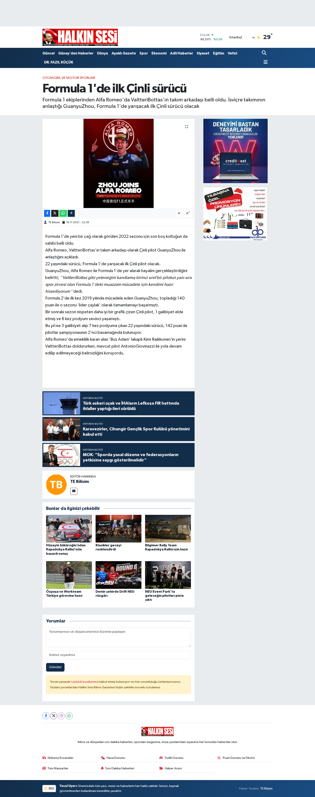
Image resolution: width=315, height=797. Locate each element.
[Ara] (264, 53)
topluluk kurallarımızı (85, 681)
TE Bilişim (266, 788)
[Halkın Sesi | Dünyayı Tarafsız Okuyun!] (80, 37)
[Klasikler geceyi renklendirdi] (118, 528)
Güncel (48, 53)
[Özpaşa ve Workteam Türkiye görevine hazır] (69, 575)
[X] (53, 715)
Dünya (102, 53)
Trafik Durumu (173, 757)
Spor (144, 53)
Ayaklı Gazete (124, 53)
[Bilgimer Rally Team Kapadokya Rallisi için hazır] (168, 528)
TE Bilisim (54, 222)
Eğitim (218, 53)
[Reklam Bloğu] (235, 151)
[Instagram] (61, 715)
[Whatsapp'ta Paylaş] (63, 213)
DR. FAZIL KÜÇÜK (58, 62)
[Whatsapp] (69, 715)
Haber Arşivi (173, 768)
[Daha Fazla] (71, 213)
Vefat (232, 53)
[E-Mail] (73, 491)
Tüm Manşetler (57, 768)
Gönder (55, 667)
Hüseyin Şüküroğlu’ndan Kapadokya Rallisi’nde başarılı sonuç (66, 549)
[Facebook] (46, 715)
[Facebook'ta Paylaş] (47, 213)
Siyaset (203, 53)
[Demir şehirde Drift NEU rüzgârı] (118, 575)
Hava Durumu (116, 757)
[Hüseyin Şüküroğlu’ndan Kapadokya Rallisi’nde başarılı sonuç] (69, 528)
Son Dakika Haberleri (119, 768)
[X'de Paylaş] (54, 213)
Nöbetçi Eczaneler (61, 757)
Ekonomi (159, 53)
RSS (51, 788)
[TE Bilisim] (56, 484)
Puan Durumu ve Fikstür (239, 757)
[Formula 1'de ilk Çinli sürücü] (118, 163)
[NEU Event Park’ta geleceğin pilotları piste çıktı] (168, 575)
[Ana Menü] (265, 62)
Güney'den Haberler (75, 53)
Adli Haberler (181, 53)
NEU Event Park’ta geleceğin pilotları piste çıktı (164, 595)
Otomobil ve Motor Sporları (68, 78)
